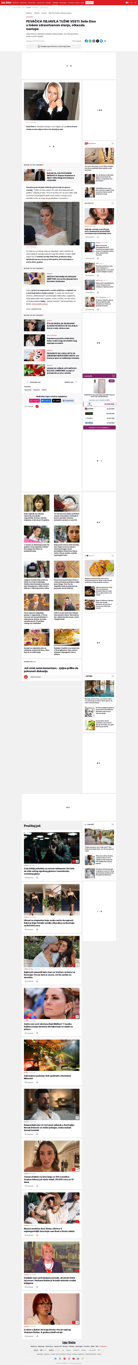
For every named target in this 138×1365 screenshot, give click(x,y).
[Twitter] (60, 1359)
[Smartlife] (76, 1350)
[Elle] (58, 1350)
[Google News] (78, 1359)
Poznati (44, 13)
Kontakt (69, 1354)
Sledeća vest (69, 382)
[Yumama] (92, 1350)
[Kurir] (36, 1350)
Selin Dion (28, 390)
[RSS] (82, 1359)
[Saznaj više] (112, 143)
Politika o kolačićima (78, 1354)
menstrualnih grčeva (40, 304)
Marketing (40, 1354)
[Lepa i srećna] (6, 3)
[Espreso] (51, 1350)
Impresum (47, 1354)
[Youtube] (73, 1359)
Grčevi (44, 390)
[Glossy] (68, 1350)
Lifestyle (36, 13)
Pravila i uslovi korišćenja (58, 1354)
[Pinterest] (64, 1359)
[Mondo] (43, 1350)
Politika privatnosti (90, 1354)
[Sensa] (83, 1350)
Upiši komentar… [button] (36, 677)
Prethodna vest (35, 382)
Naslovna (29, 13)
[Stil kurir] (63, 1350)
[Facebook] (55, 1359)
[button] (77, 41)
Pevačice (37, 390)
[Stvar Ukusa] (101, 1350)
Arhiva (99, 1354)
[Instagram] (69, 1359)
